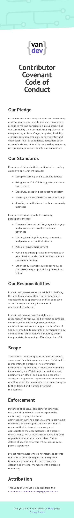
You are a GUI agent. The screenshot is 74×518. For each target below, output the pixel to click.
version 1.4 (52, 491)
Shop (50, 508)
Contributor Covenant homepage (26, 491)
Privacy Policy (37, 512)
